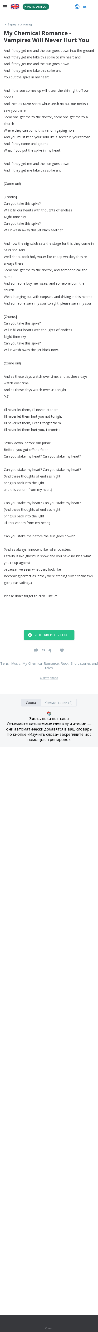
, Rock (64, 663)
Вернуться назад (20, 24)
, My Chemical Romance (39, 663)
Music (15, 663)
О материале (49, 678)
